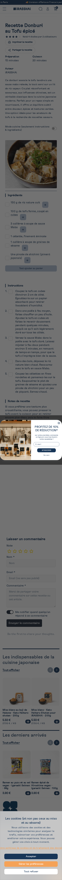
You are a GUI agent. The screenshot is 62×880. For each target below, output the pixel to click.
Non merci (46, 455)
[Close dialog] (59, 423)
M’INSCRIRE (46, 450)
